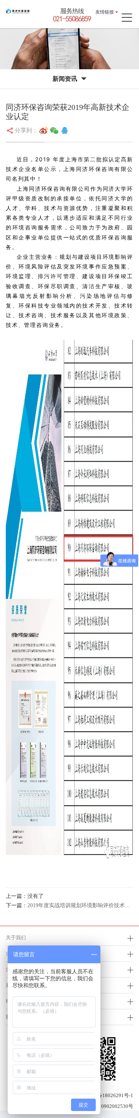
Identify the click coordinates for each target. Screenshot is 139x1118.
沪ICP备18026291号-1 (109, 1095)
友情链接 (104, 12)
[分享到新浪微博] (43, 130)
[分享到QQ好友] (64, 130)
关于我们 (16, 937)
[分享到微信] (54, 130)
